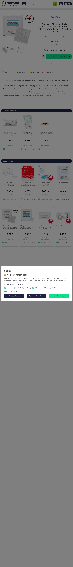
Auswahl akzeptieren (36, 296)
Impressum (22, 284)
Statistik (18, 288)
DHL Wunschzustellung (41, 288)
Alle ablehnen (14, 296)
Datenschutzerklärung (11, 284)
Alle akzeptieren (59, 296)
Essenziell (9, 288)
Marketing (28, 288)
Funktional (55, 288)
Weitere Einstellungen (10, 291)
